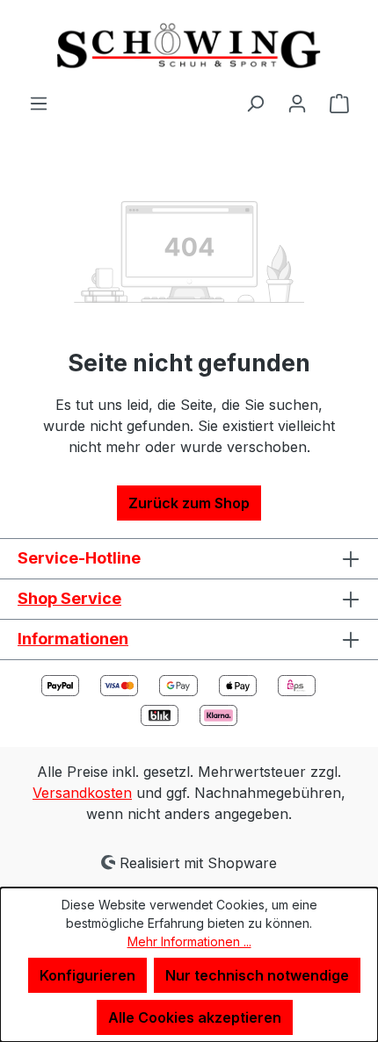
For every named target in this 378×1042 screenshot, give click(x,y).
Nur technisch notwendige (257, 975)
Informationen (73, 638)
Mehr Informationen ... (189, 941)
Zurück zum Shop (189, 503)
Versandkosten (82, 792)
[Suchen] (255, 102)
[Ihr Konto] (297, 102)
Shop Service (69, 598)
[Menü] (39, 102)
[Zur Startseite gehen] (189, 46)
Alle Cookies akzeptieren (194, 1017)
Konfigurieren (87, 975)
